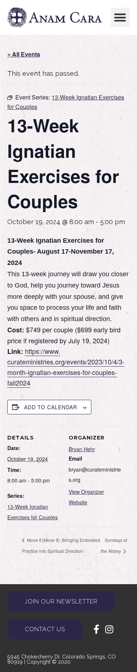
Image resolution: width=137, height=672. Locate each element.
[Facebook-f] (96, 629)
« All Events (23, 54)
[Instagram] (109, 629)
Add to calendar (50, 407)
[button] (120, 17)
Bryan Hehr (82, 449)
